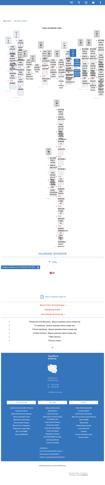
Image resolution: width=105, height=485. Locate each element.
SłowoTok (61, 149)
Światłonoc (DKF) (45, 80)
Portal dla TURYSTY (83, 411)
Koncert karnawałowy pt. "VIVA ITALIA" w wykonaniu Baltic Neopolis (61, 231)
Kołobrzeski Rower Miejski (52, 428)
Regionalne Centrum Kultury (21, 420)
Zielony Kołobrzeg (52, 414)
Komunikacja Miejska (52, 440)
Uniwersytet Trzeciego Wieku (21, 428)
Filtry (54, 262)
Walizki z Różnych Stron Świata (93, 83)
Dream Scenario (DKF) (101, 92)
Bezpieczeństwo (84, 437)
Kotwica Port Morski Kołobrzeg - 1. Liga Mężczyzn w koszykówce (12, 56)
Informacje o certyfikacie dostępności (26, 474)
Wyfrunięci (61, 159)
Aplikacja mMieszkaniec (52, 408)
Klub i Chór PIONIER (21, 431)
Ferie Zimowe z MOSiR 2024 (12, 49)
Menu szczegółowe (100, 2)
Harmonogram (52, 310)
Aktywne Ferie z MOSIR (85, 51)
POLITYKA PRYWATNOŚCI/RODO (51, 451)
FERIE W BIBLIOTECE (85, 57)
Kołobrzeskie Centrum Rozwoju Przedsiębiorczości (52, 418)
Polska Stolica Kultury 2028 (84, 408)
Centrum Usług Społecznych (83, 434)
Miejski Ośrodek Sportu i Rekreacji (21, 414)
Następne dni (101, 28)
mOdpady (83, 431)
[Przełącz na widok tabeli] (53, 273)
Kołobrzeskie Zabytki (52, 425)
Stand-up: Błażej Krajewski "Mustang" (29, 72)
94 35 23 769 (55, 387)
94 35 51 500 (55, 385)
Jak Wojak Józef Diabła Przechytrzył (101, 82)
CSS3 (52, 474)
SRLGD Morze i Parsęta (52, 434)
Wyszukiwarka (78, 2)
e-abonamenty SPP (83, 428)
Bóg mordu (20, 81)
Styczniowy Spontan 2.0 (61, 141)
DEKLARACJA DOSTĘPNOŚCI (49, 454)
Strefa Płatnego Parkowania (83, 414)
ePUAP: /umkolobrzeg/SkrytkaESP (52, 457)
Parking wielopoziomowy (83, 425)
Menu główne (93, 2)
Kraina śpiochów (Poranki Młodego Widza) (20, 52)
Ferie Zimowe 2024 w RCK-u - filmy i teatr (84, 66)
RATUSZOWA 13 (52, 411)
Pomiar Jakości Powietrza (52, 422)
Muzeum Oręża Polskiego (21, 423)
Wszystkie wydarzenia (52, 305)
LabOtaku (45, 69)
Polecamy (52, 403)
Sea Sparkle (60, 180)
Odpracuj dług (84, 423)
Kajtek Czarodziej (85, 82)
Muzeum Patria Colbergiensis (21, 425)
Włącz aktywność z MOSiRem (45, 61)
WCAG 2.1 (58, 474)
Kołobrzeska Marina (53, 431)
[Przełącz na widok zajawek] (51, 273)
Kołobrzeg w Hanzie (21, 411)
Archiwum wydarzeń (52, 314)
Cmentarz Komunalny (52, 443)
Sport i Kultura (21, 403)
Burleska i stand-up (61, 201)
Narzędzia (86, 2)
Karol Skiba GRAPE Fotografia (52, 437)
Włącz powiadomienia (71, 2)
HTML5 (49, 474)
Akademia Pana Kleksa (12, 66)
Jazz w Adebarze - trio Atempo (53, 72)
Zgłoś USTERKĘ (83, 420)
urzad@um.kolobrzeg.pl (55, 392)
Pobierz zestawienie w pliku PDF (55, 297)
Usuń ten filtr (38, 267)
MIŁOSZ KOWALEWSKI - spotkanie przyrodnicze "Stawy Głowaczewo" (68, 71)
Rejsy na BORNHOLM (21, 434)
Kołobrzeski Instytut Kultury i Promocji (21, 408)
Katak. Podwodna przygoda (53, 192)
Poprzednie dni (4, 28)
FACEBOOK (43, 448)
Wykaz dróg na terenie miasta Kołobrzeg (84, 417)
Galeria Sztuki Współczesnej (21, 417)
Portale (83, 403)
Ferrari (12, 83)
